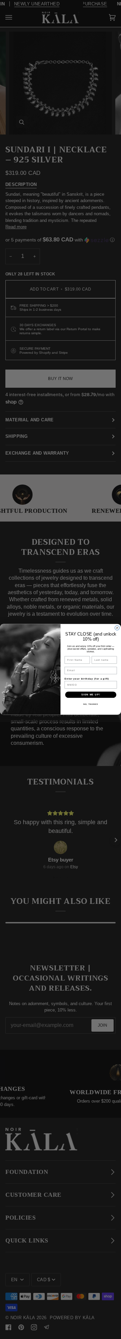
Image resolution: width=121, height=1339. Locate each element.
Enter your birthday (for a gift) (87, 679)
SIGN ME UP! (90, 694)
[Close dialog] (117, 628)
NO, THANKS (90, 704)
